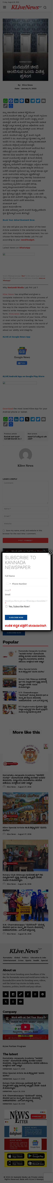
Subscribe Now (16, 617)
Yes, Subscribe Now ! (19, 606)
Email (8, 590)
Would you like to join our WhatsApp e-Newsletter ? (26, 602)
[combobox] (8, 583)
